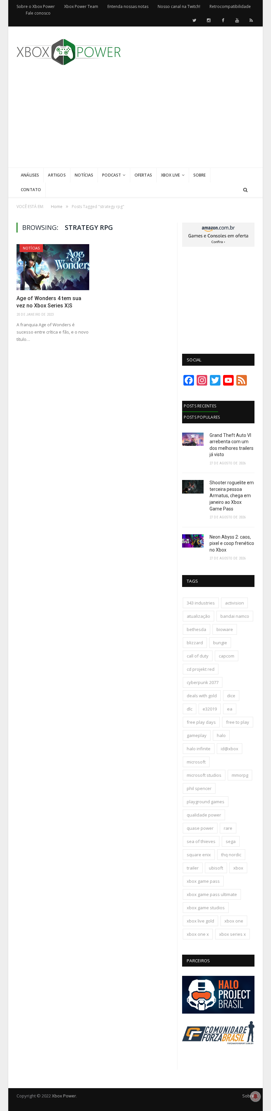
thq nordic (231, 855)
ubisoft (216, 868)
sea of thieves (201, 841)
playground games (205, 802)
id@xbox (229, 749)
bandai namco (234, 616)
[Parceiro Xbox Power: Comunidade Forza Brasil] (218, 1052)
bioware (224, 629)
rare (228, 828)
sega (231, 841)
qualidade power (204, 815)
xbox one (233, 921)
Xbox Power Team (81, 6)
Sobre (199, 175)
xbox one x (198, 934)
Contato (31, 189)
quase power (200, 828)
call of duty (198, 656)
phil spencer (199, 788)
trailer (193, 868)
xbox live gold (200, 921)
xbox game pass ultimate (212, 894)
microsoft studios (204, 775)
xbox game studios (206, 908)
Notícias (84, 175)
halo (221, 735)
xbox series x (232, 934)
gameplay (197, 735)
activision (234, 603)
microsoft (196, 762)
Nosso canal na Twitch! (179, 6)
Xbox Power (64, 1096)
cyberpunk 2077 (202, 682)
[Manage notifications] (255, 1096)
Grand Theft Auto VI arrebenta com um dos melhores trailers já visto (231, 445)
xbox (238, 868)
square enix (199, 855)
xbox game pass (203, 881)
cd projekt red (200, 669)
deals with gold (202, 696)
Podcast (111, 175)
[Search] (245, 190)
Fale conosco (38, 13)
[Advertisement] (185, 121)
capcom (226, 656)
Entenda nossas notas (127, 6)
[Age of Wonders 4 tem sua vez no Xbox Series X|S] (53, 267)
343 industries (201, 603)
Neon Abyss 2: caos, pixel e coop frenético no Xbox (232, 543)
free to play (237, 722)
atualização (198, 616)
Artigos (56, 175)
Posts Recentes (200, 406)
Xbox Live (170, 175)
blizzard (195, 643)
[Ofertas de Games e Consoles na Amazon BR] (218, 245)
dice (231, 696)
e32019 (210, 709)
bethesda (196, 629)
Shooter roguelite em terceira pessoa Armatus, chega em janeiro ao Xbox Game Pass (232, 495)
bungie (220, 643)
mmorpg (240, 775)
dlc (189, 709)
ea (229, 709)
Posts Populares (202, 417)
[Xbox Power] (69, 50)
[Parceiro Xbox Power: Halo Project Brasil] (218, 1012)
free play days (201, 722)
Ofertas (143, 175)
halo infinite (199, 749)
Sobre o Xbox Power (36, 6)
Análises (30, 175)
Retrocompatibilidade (230, 6)
